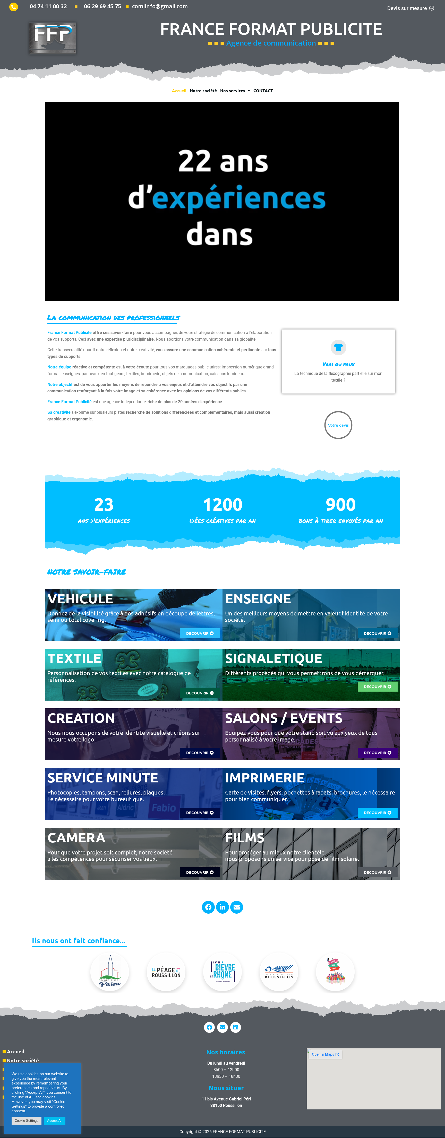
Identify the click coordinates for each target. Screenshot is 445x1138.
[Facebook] (208, 907)
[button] (235, 90)
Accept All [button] (54, 1121)
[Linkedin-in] (222, 907)
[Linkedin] (235, 1027)
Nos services (232, 90)
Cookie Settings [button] (26, 1121)
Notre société (203, 90)
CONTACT (263, 90)
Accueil (179, 90)
